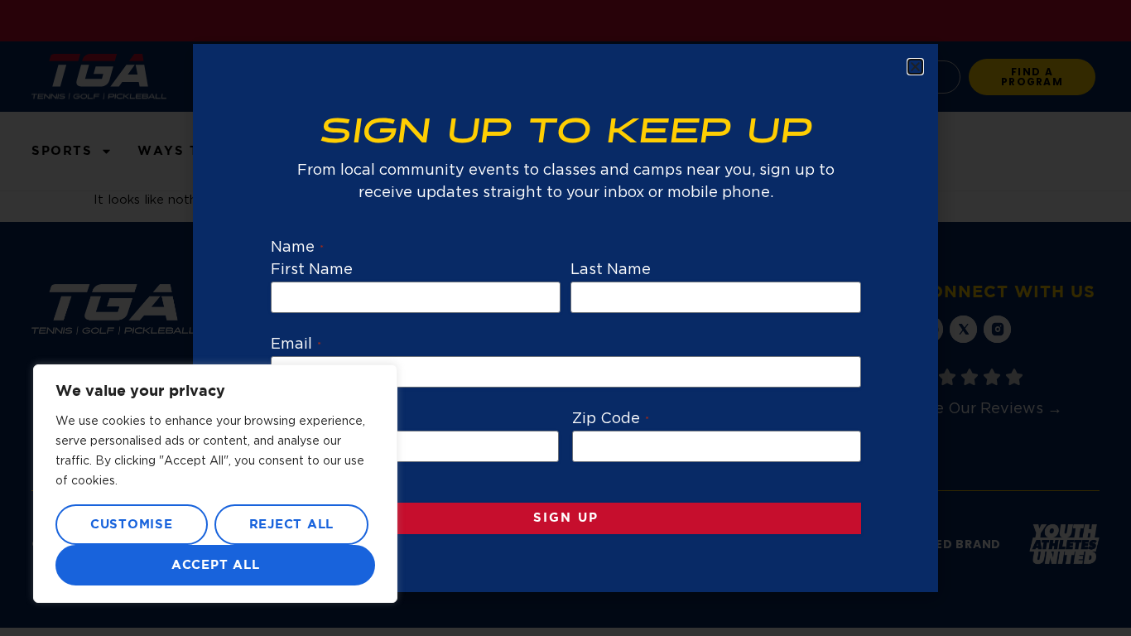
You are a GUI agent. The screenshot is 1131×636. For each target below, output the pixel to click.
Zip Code (610, 419)
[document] (565, 318)
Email (296, 344)
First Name (312, 270)
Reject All (291, 524)
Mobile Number (333, 419)
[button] (915, 66)
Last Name (610, 270)
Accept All (215, 565)
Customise (131, 524)
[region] (215, 483)
